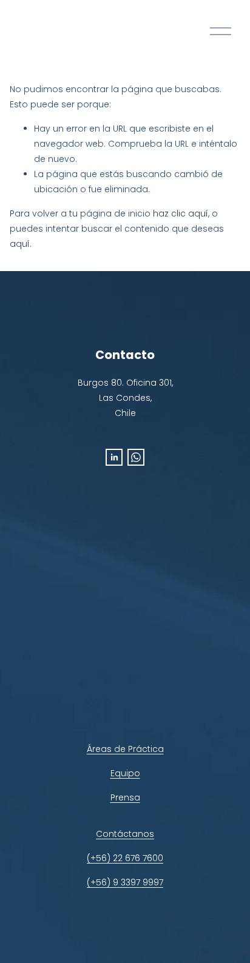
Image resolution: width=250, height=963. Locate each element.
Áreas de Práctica (125, 749)
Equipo (125, 773)
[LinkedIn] (114, 457)
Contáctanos (125, 834)
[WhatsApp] (135, 457)
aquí (20, 244)
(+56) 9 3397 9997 (125, 882)
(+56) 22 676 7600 (125, 858)
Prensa (125, 797)
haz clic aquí (180, 213)
